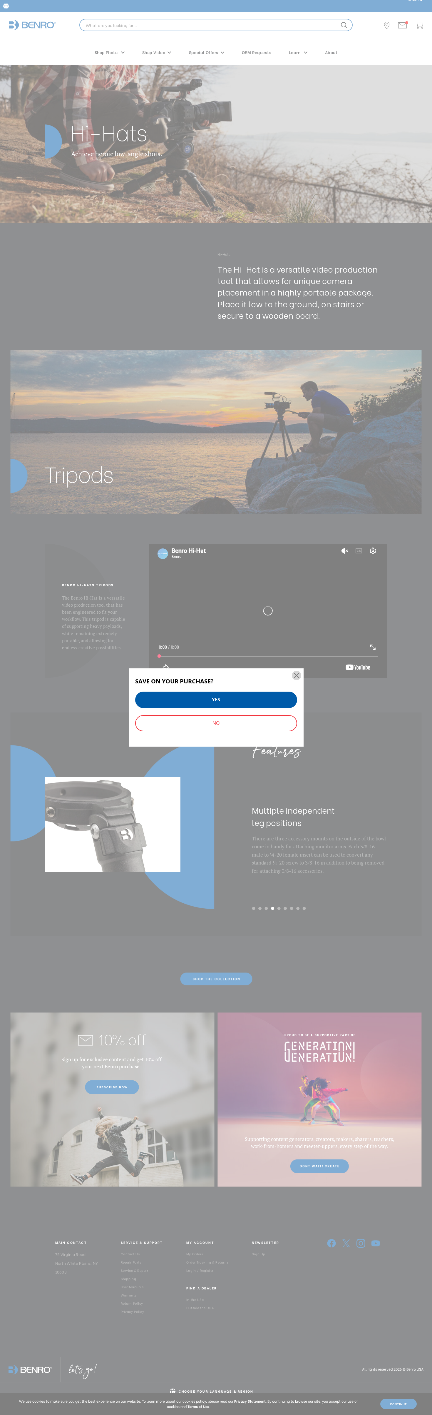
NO (216, 723)
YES (216, 699)
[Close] (296, 675)
